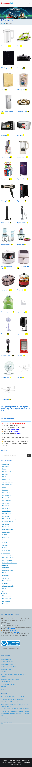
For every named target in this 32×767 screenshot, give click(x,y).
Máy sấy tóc (5, 503)
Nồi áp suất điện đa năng (9, 519)
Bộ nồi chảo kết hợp (7, 570)
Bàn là (4, 469)
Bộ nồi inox (5, 573)
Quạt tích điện (6, 545)
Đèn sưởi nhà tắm (7, 484)
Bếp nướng (5, 474)
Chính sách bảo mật (6, 659)
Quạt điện (5, 534)
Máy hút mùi (5, 603)
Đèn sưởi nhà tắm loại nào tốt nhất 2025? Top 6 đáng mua (15, 708)
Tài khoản (3, 686)
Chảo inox (5, 583)
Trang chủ (3, 23)
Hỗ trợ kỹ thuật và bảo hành (8, 684)
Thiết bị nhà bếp (5, 594)
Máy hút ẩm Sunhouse (8, 557)
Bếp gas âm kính (6, 598)
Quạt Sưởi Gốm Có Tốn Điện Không (10, 718)
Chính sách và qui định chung (8, 666)
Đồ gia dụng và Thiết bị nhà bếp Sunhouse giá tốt (13, 674)
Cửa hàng (3, 671)
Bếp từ (4, 477)
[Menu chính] (29, 4)
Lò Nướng (4, 487)
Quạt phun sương (6, 540)
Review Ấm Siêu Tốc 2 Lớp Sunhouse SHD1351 (12, 696)
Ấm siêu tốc (5, 466)
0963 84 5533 (14, 429)
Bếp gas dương (6, 601)
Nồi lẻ (3, 591)
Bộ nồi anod (5, 567)
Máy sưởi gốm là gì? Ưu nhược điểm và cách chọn (13, 701)
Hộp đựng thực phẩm (7, 586)
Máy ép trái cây (6, 492)
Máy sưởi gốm (6, 508)
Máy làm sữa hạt (6, 495)
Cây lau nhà (5, 578)
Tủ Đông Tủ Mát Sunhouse (9, 563)
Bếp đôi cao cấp (6, 596)
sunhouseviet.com (16, 623)
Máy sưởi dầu (5, 505)
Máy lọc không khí (7, 560)
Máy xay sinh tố (6, 513)
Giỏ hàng (3, 676)
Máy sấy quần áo (6, 500)
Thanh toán (4, 689)
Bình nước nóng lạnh (7, 555)
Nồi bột (4, 588)
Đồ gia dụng (4, 565)
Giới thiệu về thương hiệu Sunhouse (10, 679)
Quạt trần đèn (6, 550)
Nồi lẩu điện (5, 526)
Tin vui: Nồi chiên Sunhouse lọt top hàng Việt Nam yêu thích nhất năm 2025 (14, 705)
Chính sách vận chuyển (7, 669)
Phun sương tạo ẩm (7, 529)
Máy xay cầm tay (6, 511)
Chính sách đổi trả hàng (7, 661)
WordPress (18, 764)
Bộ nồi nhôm (5, 575)
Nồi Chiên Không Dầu (8, 521)
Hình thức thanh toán (6, 681)
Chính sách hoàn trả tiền (7, 664)
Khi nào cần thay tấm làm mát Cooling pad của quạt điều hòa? (15, 714)
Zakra (11, 764)
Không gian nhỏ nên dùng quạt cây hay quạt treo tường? (15, 711)
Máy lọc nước (5, 498)
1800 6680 (18, 433)
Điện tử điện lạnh (5, 553)
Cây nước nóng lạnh (7, 482)
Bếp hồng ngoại (6, 471)
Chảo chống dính (6, 580)
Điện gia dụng (5, 464)
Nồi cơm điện (5, 524)
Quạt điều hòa (6, 537)
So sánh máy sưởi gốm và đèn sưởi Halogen (12, 699)
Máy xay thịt (5, 516)
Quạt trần (4, 547)
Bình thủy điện (6, 479)
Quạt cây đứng (6, 532)
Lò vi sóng (5, 490)
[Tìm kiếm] (29, 455)
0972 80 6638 (14, 431)
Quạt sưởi (4, 542)
